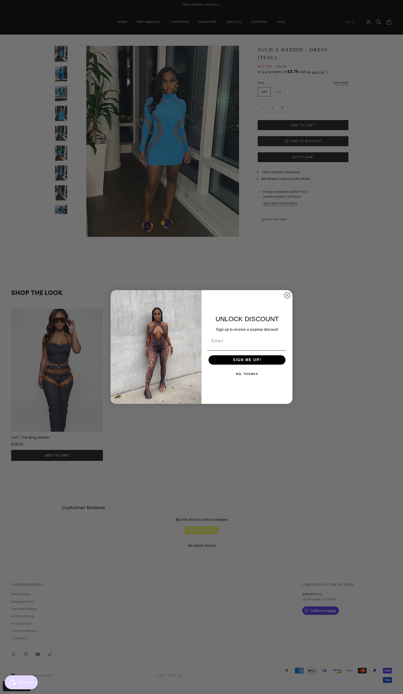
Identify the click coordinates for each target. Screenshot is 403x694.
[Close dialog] (287, 295)
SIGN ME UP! (247, 360)
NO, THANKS (247, 374)
